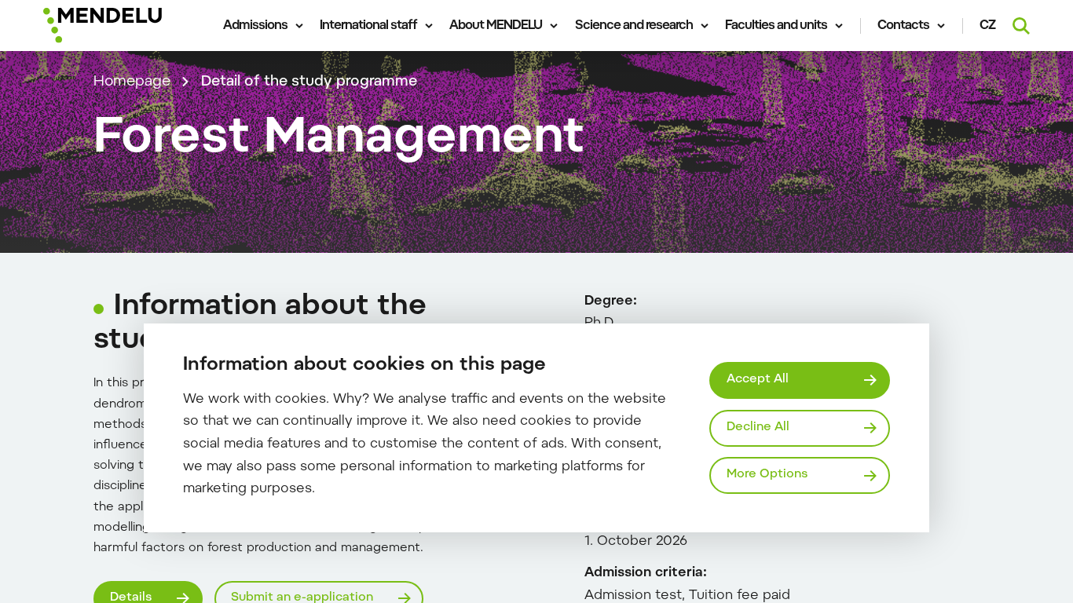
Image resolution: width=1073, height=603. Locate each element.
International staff (368, 26)
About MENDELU (495, 26)
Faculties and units (776, 26)
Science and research (634, 26)
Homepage (131, 82)
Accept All (758, 380)
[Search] (1021, 26)
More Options (767, 475)
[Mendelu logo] (125, 25)
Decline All (758, 427)
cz (988, 26)
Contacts (903, 26)
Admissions (255, 26)
